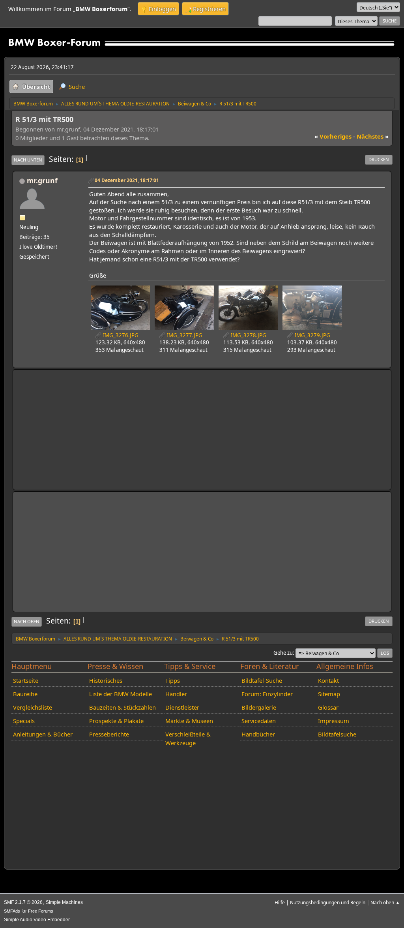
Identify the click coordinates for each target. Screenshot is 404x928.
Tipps (172, 680)
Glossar (328, 707)
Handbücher (258, 734)
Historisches (105, 680)
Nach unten (28, 160)
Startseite (25, 680)
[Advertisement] (202, 429)
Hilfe (280, 902)
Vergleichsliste (32, 707)
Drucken (378, 159)
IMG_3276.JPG (120, 335)
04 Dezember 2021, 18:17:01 (127, 180)
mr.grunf (42, 180)
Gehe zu (283, 652)
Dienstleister (182, 707)
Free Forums (40, 911)
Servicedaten (258, 721)
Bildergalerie (258, 707)
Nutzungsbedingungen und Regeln (327, 902)
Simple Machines (64, 902)
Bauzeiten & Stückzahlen (122, 707)
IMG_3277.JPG (184, 335)
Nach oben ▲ (385, 902)
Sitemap (329, 694)
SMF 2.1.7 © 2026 (23, 902)
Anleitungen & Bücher (43, 734)
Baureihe (25, 694)
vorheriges (333, 136)
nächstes (373, 136)
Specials (24, 721)
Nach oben (26, 621)
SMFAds (12, 911)
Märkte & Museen (189, 721)
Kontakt (328, 680)
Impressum (333, 721)
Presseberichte (109, 734)
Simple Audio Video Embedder (37, 919)
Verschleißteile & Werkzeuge (188, 738)
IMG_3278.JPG (248, 335)
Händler (176, 694)
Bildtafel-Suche (261, 680)
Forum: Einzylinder (267, 694)
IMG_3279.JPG (312, 335)
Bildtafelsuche (337, 734)
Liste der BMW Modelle (120, 694)
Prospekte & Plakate (116, 721)
